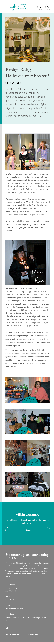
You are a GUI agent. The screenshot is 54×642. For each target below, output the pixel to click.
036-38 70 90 (10, 600)
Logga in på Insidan (30, 635)
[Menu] (3, 6)
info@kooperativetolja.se (15, 608)
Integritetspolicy (12, 635)
